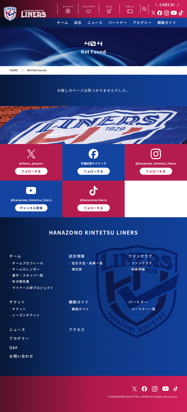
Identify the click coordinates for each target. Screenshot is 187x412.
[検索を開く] (144, 9)
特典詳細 (138, 269)
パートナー (117, 23)
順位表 (77, 269)
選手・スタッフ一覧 (27, 275)
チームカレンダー (26, 269)
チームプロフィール (27, 263)
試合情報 (77, 256)
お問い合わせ (21, 356)
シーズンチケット (26, 315)
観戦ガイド (167, 23)
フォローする (31, 171)
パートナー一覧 (143, 309)
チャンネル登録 (31, 208)
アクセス (77, 329)
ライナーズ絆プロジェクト (33, 287)
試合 (78, 23)
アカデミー (142, 23)
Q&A (13, 347)
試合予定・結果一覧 (87, 263)
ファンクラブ (140, 256)
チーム (62, 23)
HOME (14, 70)
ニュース (95, 23)
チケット (17, 302)
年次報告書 (20, 281)
